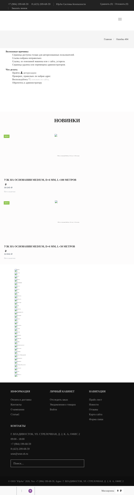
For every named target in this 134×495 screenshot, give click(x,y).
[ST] (16, 322)
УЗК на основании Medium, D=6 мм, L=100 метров (40, 179)
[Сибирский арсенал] (20, 365)
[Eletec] (17, 286)
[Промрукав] (18, 358)
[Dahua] (17, 280)
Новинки (67, 120)
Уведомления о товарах (63, 404)
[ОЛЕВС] (18, 352)
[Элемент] (18, 368)
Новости (94, 404)
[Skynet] (17, 319)
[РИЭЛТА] (18, 362)
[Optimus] (18, 309)
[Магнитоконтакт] (19, 345)
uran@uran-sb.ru (19, 453)
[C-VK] (17, 273)
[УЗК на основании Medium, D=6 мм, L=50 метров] (67, 221)
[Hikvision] (18, 296)
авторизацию (29, 73)
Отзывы (93, 409)
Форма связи (96, 419)
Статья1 (15, 414)
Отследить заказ (59, 399)
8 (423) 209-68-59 (41, 4)
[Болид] (17, 332)
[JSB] (17, 306)
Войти (53, 409)
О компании (17, 409)
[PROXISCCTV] (19, 312)
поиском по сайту (40, 79)
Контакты (16, 404)
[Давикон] (18, 335)
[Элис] (17, 372)
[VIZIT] (17, 329)
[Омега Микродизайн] (20, 355)
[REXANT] (18, 316)
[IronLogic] (18, 303)
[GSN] (17, 293)
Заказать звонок (19, 8)
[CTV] (17, 276)
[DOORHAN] (18, 283)
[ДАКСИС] (18, 339)
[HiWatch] (18, 299)
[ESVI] (17, 290)
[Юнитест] (18, 375)
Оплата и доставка (21, 399)
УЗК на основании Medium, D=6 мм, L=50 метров (39, 246)
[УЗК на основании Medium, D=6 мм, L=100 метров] (67, 154)
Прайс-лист (95, 399)
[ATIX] (17, 270)
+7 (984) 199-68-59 (18, 4)
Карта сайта (95, 414)
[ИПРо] (17, 342)
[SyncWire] (18, 326)
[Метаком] (18, 349)
